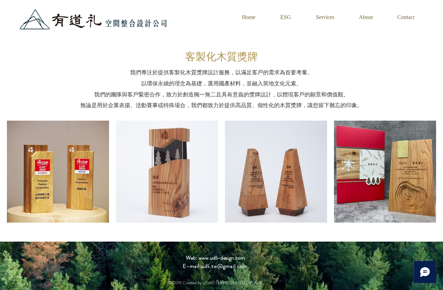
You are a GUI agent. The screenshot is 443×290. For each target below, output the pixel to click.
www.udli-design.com (221, 258)
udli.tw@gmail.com (224, 266)
